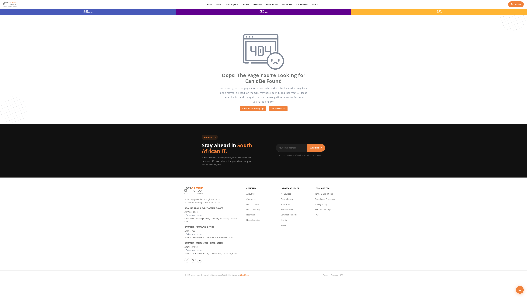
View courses (279, 108)
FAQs (317, 214)
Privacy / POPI (337, 275)
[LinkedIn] (199, 260)
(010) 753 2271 (191, 231)
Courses (245, 4)
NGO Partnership (323, 209)
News (283, 225)
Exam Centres (272, 4)
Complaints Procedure (325, 199)
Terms (325, 275)
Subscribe (314, 148)
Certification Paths (289, 214)
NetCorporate (252, 204)
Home (209, 4)
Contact (517, 4)
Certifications (302, 4)
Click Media (244, 275)
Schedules (257, 4)
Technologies (231, 4)
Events (284, 220)
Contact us (251, 199)
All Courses (286, 194)
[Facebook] (186, 260)
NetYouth (250, 214)
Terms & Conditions (324, 194)
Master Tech (287, 4)
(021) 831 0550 (191, 212)
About (218, 4)
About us (250, 194)
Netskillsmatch (253, 220)
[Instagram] (193, 260)
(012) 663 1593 (191, 247)
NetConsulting (253, 209)
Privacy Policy (321, 204)
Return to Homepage (254, 108)
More (314, 4)
